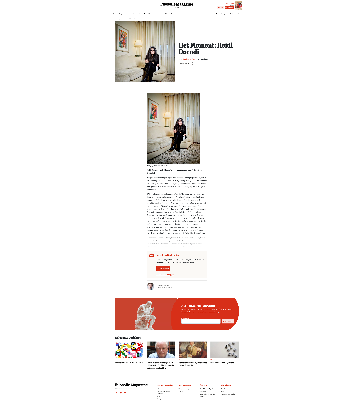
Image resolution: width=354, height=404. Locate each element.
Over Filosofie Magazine (207, 389)
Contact (232, 14)
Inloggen (160, 399)
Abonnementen (162, 389)
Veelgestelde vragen (184, 389)
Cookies (223, 389)
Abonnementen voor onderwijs (163, 392)
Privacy (223, 391)
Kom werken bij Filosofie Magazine (207, 395)
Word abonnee (229, 7)
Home (117, 19)
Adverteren (203, 391)
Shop (238, 14)
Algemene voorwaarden (228, 394)
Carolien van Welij (189, 59)
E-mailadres (185, 318)
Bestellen (220, 7)
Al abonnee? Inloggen (165, 274)
